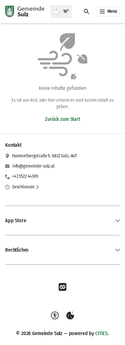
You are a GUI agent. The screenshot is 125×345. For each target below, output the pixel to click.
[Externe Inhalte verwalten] (70, 315)
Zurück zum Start (62, 119)
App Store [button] (15, 220)
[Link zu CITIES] (62, 287)
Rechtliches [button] (17, 250)
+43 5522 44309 (25, 176)
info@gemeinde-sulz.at (33, 166)
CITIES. (102, 333)
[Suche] (86, 11)
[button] (25, 187)
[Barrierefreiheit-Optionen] (55, 315)
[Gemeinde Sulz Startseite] (25, 11)
